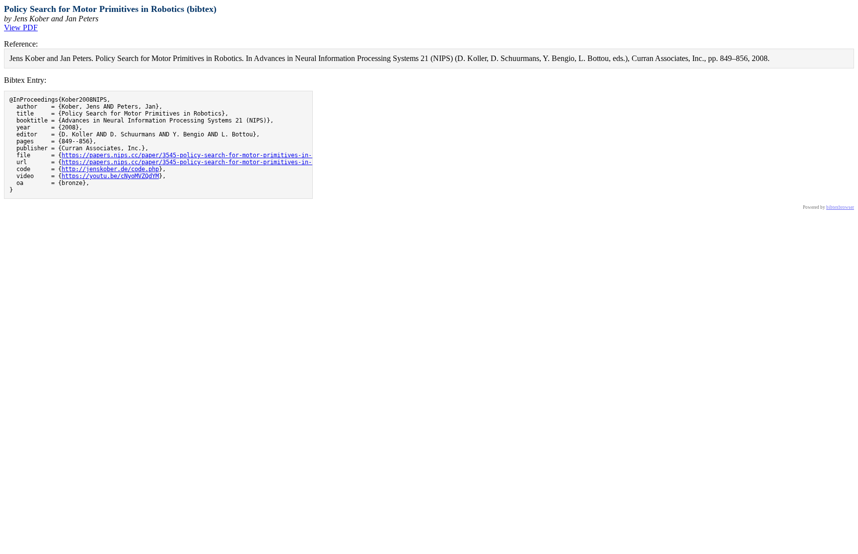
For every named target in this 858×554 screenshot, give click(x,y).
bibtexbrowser (840, 207)
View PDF (21, 27)
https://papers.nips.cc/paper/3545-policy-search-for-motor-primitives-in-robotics (201, 155)
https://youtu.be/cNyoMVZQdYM (110, 176)
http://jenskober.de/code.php (110, 169)
